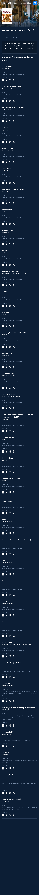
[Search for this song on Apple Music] (6, 80)
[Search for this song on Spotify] (10, 80)
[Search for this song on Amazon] (13, 80)
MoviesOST (7, 3)
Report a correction (25, 51)
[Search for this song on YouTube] (3, 80)
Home (3, 38)
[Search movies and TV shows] (35, 3)
